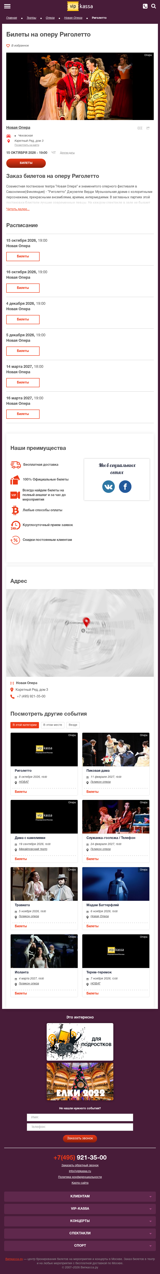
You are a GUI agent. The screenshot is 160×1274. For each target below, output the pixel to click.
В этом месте (52, 725)
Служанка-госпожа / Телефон (110, 838)
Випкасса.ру (14, 1259)
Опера (50, 18)
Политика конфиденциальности (80, 1177)
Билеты (23, 256)
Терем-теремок (99, 972)
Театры (31, 18)
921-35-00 (80, 1158)
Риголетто (23, 770)
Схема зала (139, 128)
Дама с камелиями (30, 838)
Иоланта (22, 972)
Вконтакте (108, 486)
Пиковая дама (98, 770)
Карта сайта (80, 1183)
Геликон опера (101, 782)
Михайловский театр (33, 849)
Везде (73, 725)
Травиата (22, 905)
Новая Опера (73, 18)
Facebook (125, 486)
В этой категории (25, 725)
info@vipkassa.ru (80, 1171)
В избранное (20, 45)
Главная (11, 18)
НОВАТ (24, 782)
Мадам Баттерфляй (102, 905)
